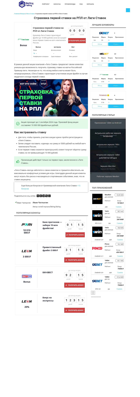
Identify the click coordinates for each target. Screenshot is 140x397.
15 (108, 82)
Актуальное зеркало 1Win (108, 144)
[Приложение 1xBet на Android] (119, 40)
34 (108, 40)
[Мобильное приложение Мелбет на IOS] (116, 61)
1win (107, 211)
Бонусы (57, 4)
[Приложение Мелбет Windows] (122, 61)
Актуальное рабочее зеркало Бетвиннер (108, 134)
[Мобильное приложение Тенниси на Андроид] (119, 102)
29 (108, 61)
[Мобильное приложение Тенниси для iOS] (116, 102)
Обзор (100, 44)
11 (108, 102)
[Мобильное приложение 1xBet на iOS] (116, 40)
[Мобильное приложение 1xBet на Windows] (122, 40)
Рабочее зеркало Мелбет (108, 176)
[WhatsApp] (49, 196)
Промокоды (70, 4)
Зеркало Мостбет (108, 166)
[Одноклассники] (41, 196)
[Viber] (46, 196)
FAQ (81, 4)
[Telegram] (43, 196)
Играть (116, 44)
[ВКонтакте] (38, 196)
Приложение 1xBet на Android (108, 123)
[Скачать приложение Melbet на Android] (119, 61)
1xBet (107, 260)
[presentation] (92, 293)
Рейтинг (46, 4)
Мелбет (108, 195)
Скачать (118, 207)
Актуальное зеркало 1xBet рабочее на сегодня (108, 156)
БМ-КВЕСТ (48, 272)
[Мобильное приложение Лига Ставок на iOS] (116, 81)
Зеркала (90, 4)
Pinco (107, 244)
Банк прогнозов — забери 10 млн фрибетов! (52, 225)
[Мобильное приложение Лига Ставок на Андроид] (119, 81)
